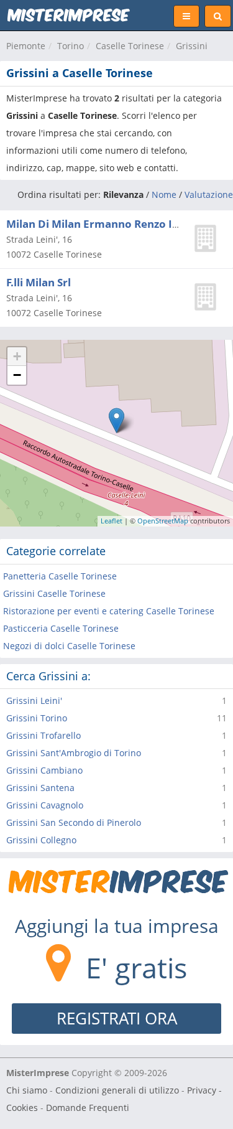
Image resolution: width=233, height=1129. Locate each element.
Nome (164, 194)
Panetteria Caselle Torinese (60, 576)
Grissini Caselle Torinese (54, 593)
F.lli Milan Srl (38, 282)
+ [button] (17, 356)
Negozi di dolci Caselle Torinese (69, 646)
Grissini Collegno (41, 840)
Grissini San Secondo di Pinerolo (73, 822)
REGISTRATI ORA (117, 1018)
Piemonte (25, 46)
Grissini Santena (40, 788)
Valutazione (209, 194)
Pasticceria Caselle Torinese (61, 628)
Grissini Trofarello (43, 735)
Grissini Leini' (34, 700)
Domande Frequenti (87, 1107)
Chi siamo (26, 1090)
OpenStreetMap (162, 520)
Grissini (192, 46)
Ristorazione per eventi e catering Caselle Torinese (108, 611)
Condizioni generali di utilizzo (117, 1090)
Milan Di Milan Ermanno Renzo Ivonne (105, 224)
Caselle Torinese (130, 46)
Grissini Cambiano (44, 770)
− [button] (17, 375)
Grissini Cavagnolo (44, 805)
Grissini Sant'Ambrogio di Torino (73, 753)
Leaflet (111, 520)
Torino (70, 46)
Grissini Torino (36, 718)
